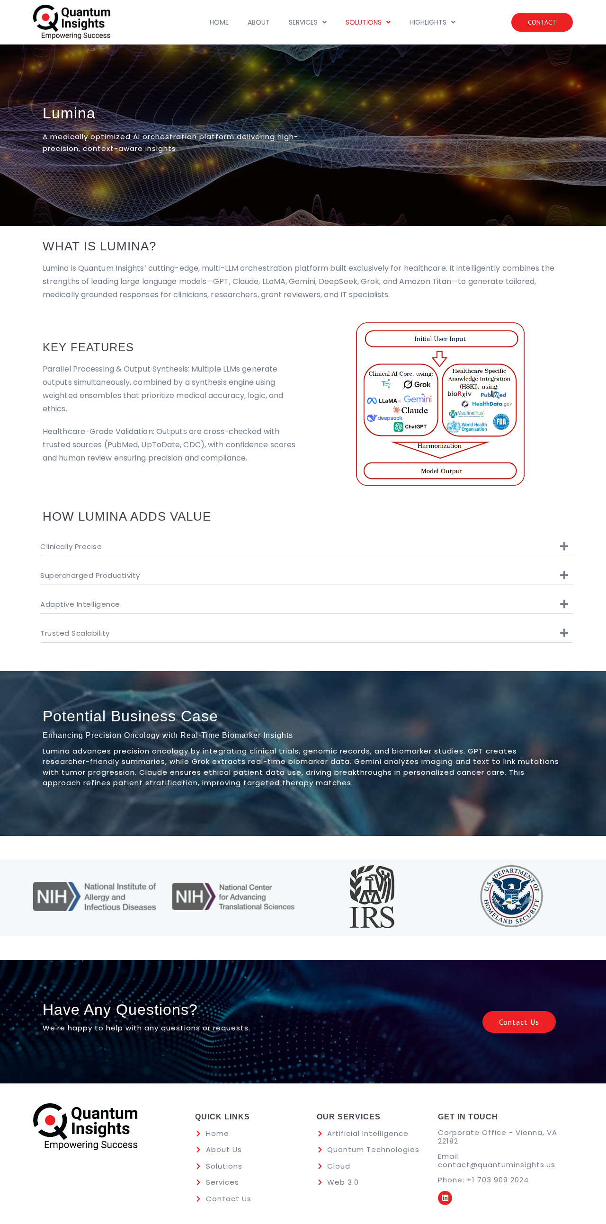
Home (219, 22)
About (259, 22)
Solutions (364, 22)
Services (303, 22)
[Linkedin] (445, 1198)
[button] (307, 22)
